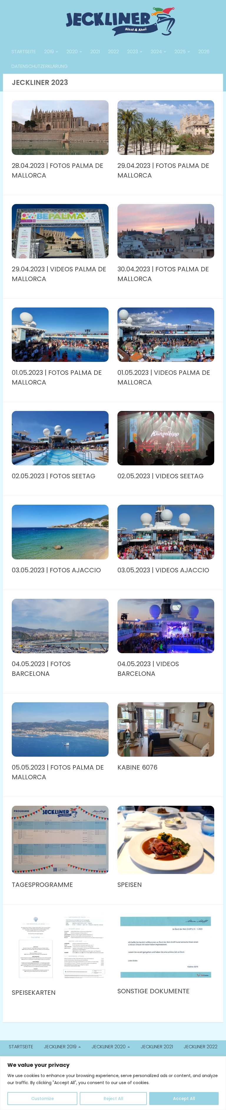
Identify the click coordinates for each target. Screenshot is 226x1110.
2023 (132, 51)
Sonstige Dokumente (153, 991)
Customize (42, 1098)
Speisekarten (34, 992)
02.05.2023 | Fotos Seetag (53, 476)
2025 (180, 51)
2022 (113, 51)
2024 (156, 51)
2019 (49, 51)
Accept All (184, 1098)
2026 (204, 51)
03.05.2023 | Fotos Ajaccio (56, 570)
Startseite (23, 51)
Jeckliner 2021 (157, 1046)
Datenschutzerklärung (39, 66)
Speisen (129, 884)
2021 (95, 51)
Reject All (113, 1098)
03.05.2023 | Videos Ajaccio (163, 570)
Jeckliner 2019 (60, 1046)
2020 (72, 51)
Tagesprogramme (42, 884)
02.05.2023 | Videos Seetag (160, 476)
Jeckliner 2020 (109, 1046)
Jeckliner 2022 (200, 1046)
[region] (113, 1083)
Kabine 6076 (137, 767)
